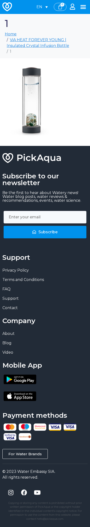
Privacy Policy (15, 270)
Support (10, 298)
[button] (83, 7)
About (8, 333)
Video (7, 352)
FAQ (6, 289)
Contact (10, 308)
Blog (7, 343)
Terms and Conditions (23, 279)
